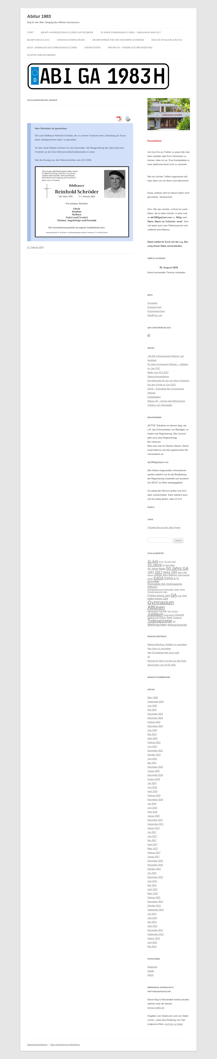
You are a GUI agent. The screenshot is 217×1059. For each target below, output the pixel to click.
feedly (176, 590)
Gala (179, 596)
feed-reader (169, 590)
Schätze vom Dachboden (41, 55)
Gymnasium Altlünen (160, 605)
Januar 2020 (153, 771)
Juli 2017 (151, 832)
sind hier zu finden (174, 1024)
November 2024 (155, 718)
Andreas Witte (161, 575)
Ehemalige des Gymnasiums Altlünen (164, 585)
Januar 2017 (153, 856)
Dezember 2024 (155, 714)
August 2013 (153, 938)
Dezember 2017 (155, 820)
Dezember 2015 (155, 877)
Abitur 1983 (39, 16)
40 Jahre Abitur (156, 568)
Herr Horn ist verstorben (159, 648)
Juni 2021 (152, 759)
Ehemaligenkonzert (155, 590)
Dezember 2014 (155, 901)
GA (174, 595)
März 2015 (152, 893)
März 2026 (152, 697)
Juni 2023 (152, 730)
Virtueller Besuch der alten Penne (163, 527)
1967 (150, 572)
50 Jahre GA (177, 568)
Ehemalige (153, 581)
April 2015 (152, 889)
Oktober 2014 (154, 905)
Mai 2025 (151, 710)
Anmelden (152, 303)
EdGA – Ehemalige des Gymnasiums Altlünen (52, 47)
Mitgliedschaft (153, 618)
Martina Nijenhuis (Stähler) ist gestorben (167, 644)
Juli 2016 (151, 873)
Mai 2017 (151, 840)
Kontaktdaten (92, 47)
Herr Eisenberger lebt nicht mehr (163, 652)
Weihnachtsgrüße (177, 625)
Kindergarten (169, 615)
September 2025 (155, 701)
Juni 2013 (152, 942)
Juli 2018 (151, 803)
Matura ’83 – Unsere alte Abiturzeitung (130, 47)
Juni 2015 (152, 881)
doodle (150, 579)
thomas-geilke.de (155, 1007)
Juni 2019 (152, 787)
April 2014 (152, 926)
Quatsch (177, 617)
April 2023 (152, 738)
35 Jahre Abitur (168, 565)
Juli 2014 (151, 914)
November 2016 (155, 865)
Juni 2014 (152, 918)
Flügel (182, 590)
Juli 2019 (151, 783)
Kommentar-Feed (155, 311)
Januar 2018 (153, 816)
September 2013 (155, 934)
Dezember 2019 (155, 775)
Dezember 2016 (155, 861)
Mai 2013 (151, 946)
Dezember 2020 (155, 767)
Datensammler (184, 575)
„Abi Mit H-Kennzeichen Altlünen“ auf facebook (66, 32)
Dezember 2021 (155, 750)
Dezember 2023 (155, 726)
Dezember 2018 (155, 799)
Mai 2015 (151, 885)
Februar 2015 (153, 897)
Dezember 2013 (155, 930)
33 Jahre (154, 565)
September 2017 (155, 824)
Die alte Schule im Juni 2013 (167, 40)
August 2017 (153, 828)
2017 (158, 572)
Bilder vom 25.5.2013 (38, 40)
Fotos (165, 592)
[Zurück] (151, 267)
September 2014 (155, 910)
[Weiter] (185, 267)
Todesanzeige (159, 621)
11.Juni (152, 561)
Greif (184, 595)
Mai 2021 (151, 763)
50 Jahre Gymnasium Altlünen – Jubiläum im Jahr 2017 (131, 32)
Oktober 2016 (154, 869)
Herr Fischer (172, 611)
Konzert (179, 614)
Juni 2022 (152, 746)
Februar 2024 (153, 722)
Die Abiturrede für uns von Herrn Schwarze (118, 40)
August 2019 (153, 779)
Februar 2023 (153, 742)
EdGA (159, 578)
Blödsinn (173, 575)
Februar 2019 (153, 795)
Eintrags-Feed (154, 307)
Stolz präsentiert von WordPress (65, 1045)
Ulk (174, 621)
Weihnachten (157, 624)
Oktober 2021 (154, 754)
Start (30, 32)
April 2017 (152, 844)
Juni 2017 (152, 836)
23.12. (161, 562)
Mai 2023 (151, 734)
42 (148, 656)
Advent (150, 575)
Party (170, 617)
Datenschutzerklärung (71, 40)
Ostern (162, 617)
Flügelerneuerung (154, 592)
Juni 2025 (152, 705)
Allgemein (152, 967)
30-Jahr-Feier (170, 562)
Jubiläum (155, 614)
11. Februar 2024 (35, 247)
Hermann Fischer (157, 611)
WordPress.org (154, 315)
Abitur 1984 (182, 572)
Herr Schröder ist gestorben (51, 128)
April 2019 (152, 791)
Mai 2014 (151, 922)
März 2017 (152, 848)
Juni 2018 (152, 807)
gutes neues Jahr (157, 598)
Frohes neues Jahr (158, 595)
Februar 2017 (153, 852)
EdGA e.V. (171, 578)
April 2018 (152, 812)
